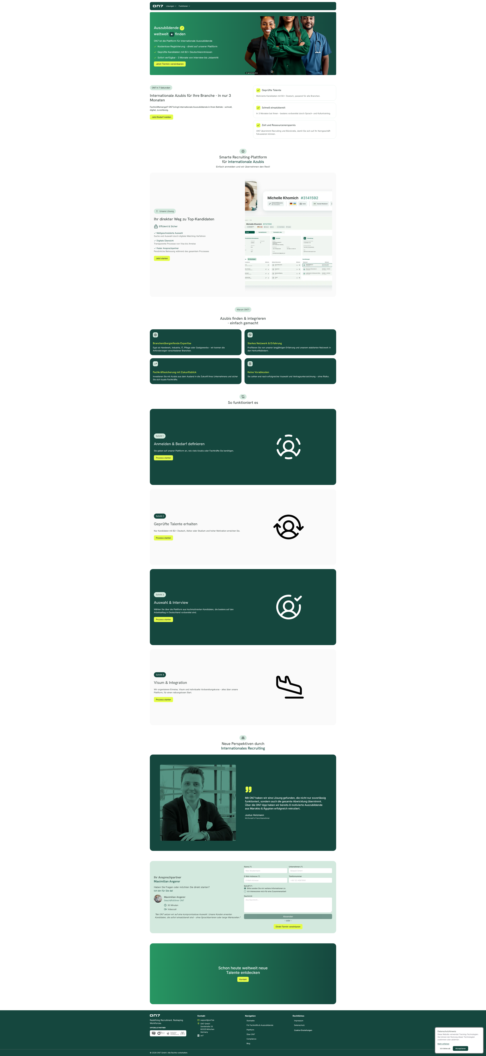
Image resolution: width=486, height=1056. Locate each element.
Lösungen (170, 6)
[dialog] (459, 1040)
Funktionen (183, 6)
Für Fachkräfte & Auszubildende (260, 1025)
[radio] (245, 888)
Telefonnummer (295, 876)
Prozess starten (163, 458)
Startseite (251, 1021)
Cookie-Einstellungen (303, 1030)
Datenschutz (299, 1025)
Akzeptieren (460, 1048)
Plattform (250, 1030)
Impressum (298, 1021)
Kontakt (243, 979)
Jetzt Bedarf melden (161, 117)
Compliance (251, 1039)
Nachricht (248, 896)
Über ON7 (251, 1034)
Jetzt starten (162, 258)
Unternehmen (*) (296, 867)
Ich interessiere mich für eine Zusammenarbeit (266, 891)
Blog (248, 1043)
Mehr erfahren (443, 1044)
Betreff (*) (248, 886)
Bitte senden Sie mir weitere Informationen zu (266, 888)
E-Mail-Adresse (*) (252, 876)
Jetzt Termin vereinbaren (170, 64)
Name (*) (248, 867)
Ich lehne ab (445, 1048)
